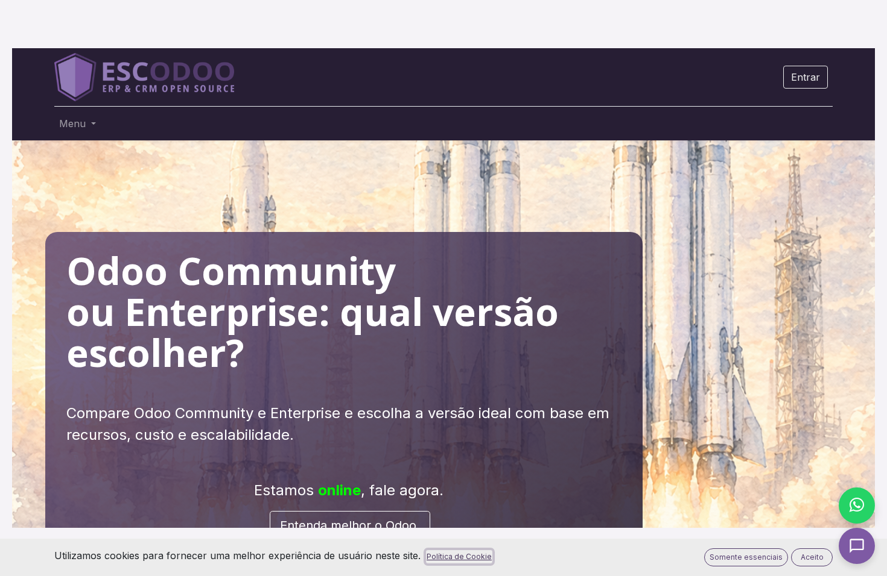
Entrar (805, 77)
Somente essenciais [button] (746, 557)
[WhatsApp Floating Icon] (857, 505)
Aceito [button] (812, 557)
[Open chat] (857, 546)
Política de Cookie (459, 556)
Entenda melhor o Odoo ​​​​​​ (350, 525)
